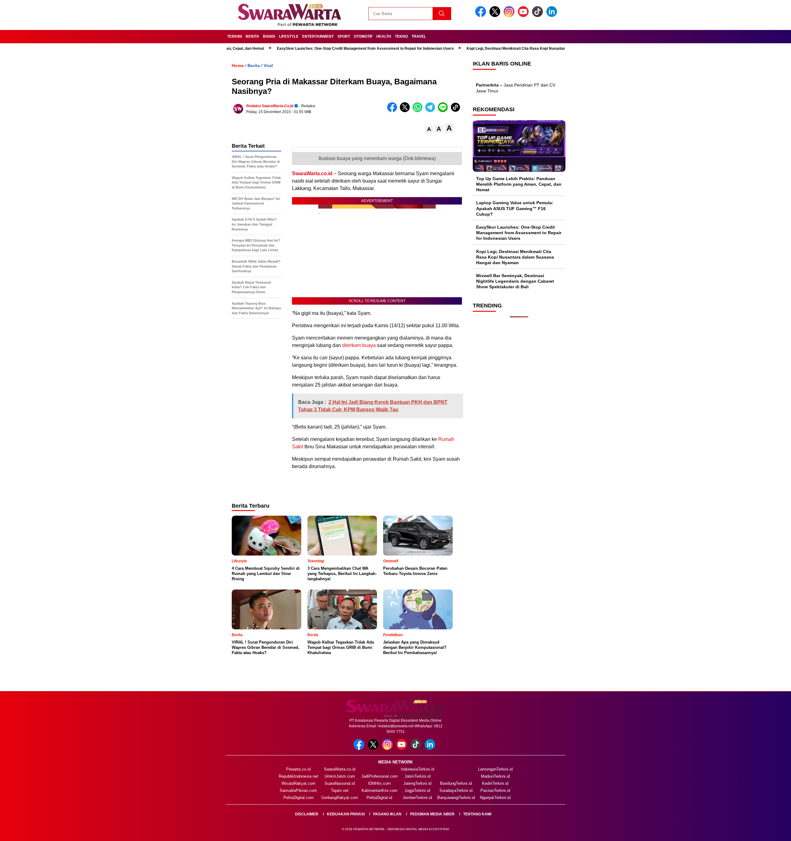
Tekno (401, 36)
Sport (343, 36)
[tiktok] (538, 15)
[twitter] (495, 15)
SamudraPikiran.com (298, 790)
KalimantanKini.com (379, 790)
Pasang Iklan (387, 814)
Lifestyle (288, 36)
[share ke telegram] (431, 110)
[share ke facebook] (393, 110)
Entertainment (318, 36)
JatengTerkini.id (417, 783)
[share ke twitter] (406, 110)
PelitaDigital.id (379, 797)
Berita (252, 36)
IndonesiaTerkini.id (417, 769)
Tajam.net (340, 790)
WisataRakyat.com (298, 783)
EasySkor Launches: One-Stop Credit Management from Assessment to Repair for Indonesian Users (329, 48)
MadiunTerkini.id (495, 776)
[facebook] (481, 15)
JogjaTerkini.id (417, 790)
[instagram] (510, 15)
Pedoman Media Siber (432, 814)
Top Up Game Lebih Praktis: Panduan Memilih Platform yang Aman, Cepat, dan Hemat (518, 184)
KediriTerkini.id (495, 783)
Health (383, 36)
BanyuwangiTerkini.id (456, 797)
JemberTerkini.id (417, 797)
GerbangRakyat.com (339, 797)
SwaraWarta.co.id (312, 173)
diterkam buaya (359, 345)
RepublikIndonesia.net (298, 776)
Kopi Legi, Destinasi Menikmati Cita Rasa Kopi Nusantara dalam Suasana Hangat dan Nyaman (514, 48)
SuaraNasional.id (339, 783)
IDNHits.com (379, 783)
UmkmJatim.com (339, 776)
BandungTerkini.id (456, 783)
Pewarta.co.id (298, 769)
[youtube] (524, 15)
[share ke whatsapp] (418, 110)
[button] (429, 129)
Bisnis (269, 36)
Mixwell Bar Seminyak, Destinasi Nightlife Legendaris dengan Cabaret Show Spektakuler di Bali (515, 281)
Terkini (234, 36)
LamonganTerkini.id (495, 769)
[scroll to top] (762, 831)
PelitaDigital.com (298, 797)
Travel (419, 36)
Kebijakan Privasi (346, 814)
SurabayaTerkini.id (455, 790)
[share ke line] (444, 110)
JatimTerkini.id (417, 776)
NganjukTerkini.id (495, 797)
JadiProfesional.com (379, 776)
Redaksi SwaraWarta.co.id (269, 106)
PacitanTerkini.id (495, 790)
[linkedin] (552, 15)
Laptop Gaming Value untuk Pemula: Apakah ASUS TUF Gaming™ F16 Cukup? (514, 208)
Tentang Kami (477, 814)
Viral (268, 65)
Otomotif (363, 36)
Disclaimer (306, 814)
